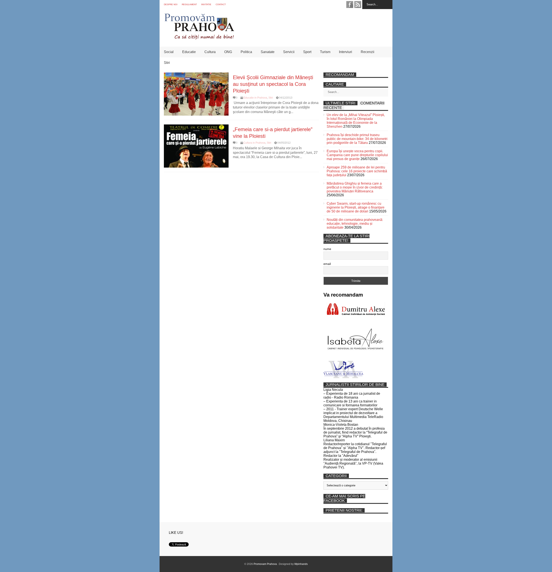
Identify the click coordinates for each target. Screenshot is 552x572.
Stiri (167, 62)
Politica (246, 52)
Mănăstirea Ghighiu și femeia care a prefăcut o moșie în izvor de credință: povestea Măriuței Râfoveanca (355, 187)
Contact (221, 4)
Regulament (189, 4)
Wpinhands (301, 564)
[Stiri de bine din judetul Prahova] (199, 38)
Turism (325, 52)
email (327, 264)
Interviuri (345, 52)
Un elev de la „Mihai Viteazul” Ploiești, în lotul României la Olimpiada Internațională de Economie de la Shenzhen (356, 120)
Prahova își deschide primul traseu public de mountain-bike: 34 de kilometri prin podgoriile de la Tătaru (357, 139)
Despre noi (170, 4)
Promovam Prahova (266, 564)
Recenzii (367, 52)
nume (327, 249)
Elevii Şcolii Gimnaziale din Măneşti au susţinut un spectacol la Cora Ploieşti (273, 84)
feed (357, 4)
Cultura (210, 52)
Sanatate (267, 52)
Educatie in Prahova (255, 97)
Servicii (289, 52)
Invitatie (206, 4)
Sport (307, 52)
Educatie (189, 52)
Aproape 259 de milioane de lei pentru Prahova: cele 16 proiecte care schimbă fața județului (357, 171)
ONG (228, 52)
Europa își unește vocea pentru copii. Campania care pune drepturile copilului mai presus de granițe (357, 155)
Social (169, 52)
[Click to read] (196, 94)
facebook (349, 4)
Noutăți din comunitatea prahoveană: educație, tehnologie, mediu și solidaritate (355, 223)
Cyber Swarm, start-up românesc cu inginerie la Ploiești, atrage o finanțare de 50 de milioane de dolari (355, 207)
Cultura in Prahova (254, 142)
